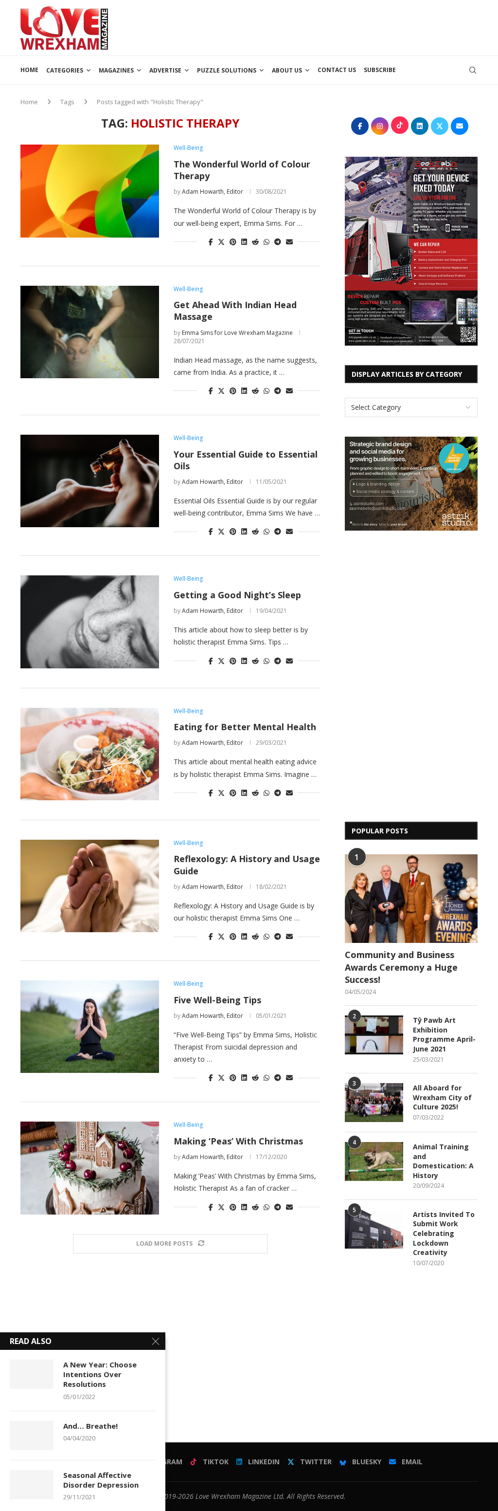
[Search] (473, 70)
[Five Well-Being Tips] (89, 1026)
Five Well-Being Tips (217, 1000)
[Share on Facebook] (211, 241)
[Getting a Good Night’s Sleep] (89, 621)
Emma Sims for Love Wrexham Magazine (237, 333)
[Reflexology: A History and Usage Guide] (89, 886)
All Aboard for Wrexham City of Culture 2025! (442, 1097)
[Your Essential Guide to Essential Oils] (89, 481)
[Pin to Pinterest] (233, 241)
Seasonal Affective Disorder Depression (101, 1480)
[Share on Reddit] (255, 241)
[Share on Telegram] (277, 241)
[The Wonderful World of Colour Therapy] (89, 191)
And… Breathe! (90, 1426)
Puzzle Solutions (226, 70)
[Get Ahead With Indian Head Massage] (89, 332)
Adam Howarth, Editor (212, 191)
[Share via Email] (289, 241)
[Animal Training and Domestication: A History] (374, 1161)
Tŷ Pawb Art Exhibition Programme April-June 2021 (444, 1034)
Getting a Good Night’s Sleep (237, 595)
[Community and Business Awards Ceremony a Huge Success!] (411, 898)
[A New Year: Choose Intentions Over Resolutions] (31, 1374)
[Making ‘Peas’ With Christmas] (89, 1168)
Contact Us (337, 70)
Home (29, 70)
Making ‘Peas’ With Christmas (238, 1141)
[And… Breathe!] (31, 1435)
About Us (287, 70)
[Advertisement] (301, 27)
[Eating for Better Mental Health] (89, 754)
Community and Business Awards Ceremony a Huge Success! (401, 967)
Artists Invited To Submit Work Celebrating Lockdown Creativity (444, 1233)
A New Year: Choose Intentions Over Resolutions (100, 1374)
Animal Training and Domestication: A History (443, 1161)
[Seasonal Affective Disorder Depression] (31, 1484)
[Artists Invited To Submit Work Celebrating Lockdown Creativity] (374, 1229)
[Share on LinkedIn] (244, 241)
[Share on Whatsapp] (266, 241)
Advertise (165, 70)
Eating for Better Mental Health (245, 727)
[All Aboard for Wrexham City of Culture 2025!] (374, 1102)
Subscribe (380, 70)
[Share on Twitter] (221, 241)
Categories (64, 70)
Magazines (116, 70)
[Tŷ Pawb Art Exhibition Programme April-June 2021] (374, 1034)
